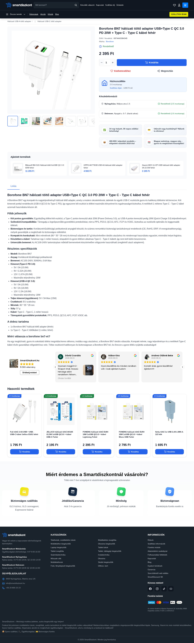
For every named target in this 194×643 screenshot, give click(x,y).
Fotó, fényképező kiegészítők (63, 566)
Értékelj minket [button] (30, 372)
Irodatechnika (103, 555)
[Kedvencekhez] (37, 423)
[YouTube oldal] (171, 588)
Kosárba (153, 62)
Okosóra (101, 558)
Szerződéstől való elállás (158, 573)
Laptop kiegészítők (58, 547)
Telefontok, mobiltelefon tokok (63, 540)
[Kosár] (185, 5)
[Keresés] (76, 5)
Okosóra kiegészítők (106, 544)
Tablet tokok (103, 547)
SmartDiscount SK (155, 577)
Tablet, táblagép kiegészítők (109, 551)
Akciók (43, 14)
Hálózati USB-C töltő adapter (49, 21)
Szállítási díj (110, 5)
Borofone (110, 41)
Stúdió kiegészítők (105, 562)
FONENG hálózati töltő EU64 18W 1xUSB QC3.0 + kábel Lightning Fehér (95, 434)
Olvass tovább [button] (64, 378)
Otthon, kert (103, 566)
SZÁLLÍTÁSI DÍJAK (179, 14)
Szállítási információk (156, 544)
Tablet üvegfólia (57, 551)
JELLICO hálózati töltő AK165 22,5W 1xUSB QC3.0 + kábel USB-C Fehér (59, 434)
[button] (182, 367)
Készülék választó (87, 5)
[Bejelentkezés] (179, 5)
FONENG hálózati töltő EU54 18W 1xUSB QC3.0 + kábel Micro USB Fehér (131, 434)
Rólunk (150, 540)
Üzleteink (120, 5)
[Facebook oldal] (150, 588)
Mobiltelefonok (57, 562)
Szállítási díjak (116, 88)
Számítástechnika (58, 555)
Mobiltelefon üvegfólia (107, 540)
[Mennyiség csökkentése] (101, 62)
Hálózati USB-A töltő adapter (19, 21)
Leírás (13, 186)
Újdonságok (33, 14)
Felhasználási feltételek (157, 555)
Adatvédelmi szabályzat (157, 551)
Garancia (151, 569)
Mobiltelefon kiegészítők (61, 544)
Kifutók (50, 14)
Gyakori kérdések (155, 566)
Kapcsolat (100, 5)
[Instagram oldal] (157, 588)
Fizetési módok (154, 547)
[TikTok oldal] (164, 588)
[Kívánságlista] (174, 5)
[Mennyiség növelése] (112, 62)
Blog (57, 14)
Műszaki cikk (56, 558)
